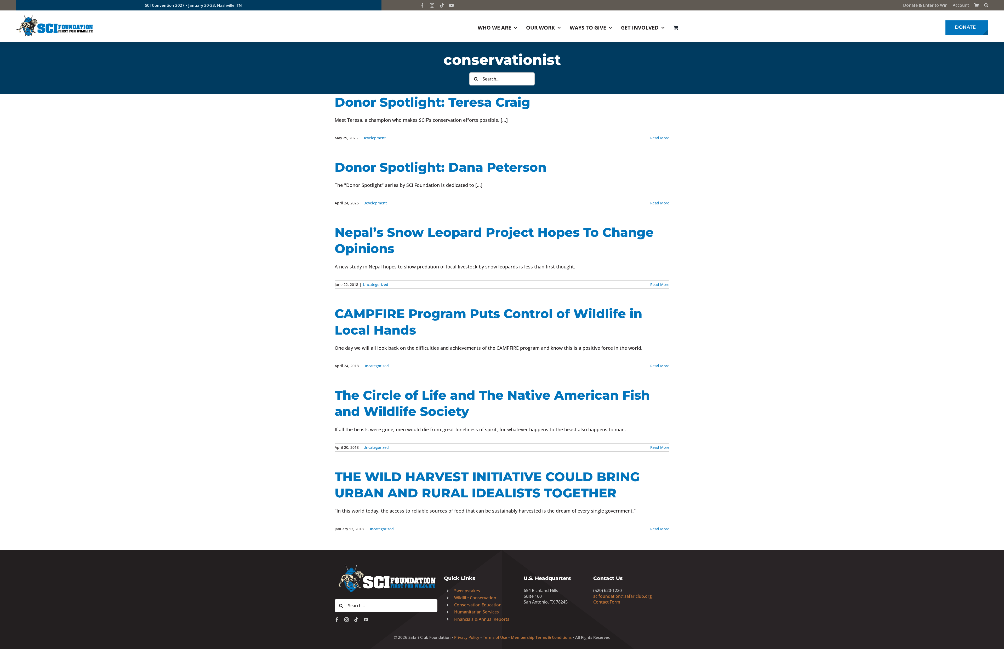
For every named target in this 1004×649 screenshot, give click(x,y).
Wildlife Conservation (475, 598)
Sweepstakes (467, 591)
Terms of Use (495, 637)
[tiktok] (442, 5)
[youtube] (451, 5)
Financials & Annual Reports (481, 619)
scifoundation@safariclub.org (622, 596)
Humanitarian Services (476, 612)
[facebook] (422, 5)
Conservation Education (477, 605)
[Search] (986, 5)
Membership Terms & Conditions (541, 637)
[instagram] (432, 5)
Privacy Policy (466, 637)
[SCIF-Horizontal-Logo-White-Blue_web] (386, 565)
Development (374, 137)
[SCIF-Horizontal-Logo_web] (55, 15)
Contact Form (606, 602)
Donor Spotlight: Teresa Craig (432, 102)
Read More (659, 137)
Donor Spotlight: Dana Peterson (440, 167)
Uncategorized (375, 284)
